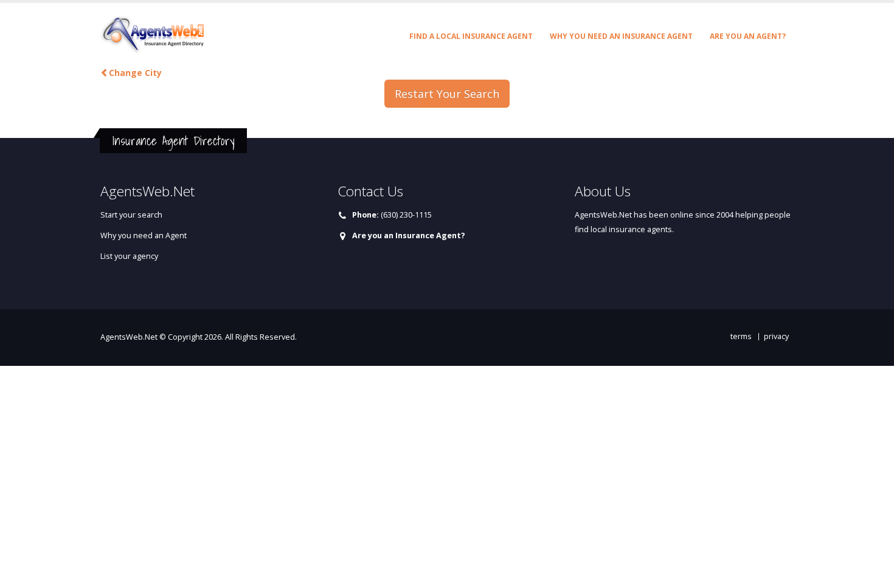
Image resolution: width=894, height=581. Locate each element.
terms (741, 336)
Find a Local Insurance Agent (471, 36)
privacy (776, 336)
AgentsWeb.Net (129, 337)
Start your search (131, 215)
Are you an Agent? (748, 36)
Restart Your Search (447, 93)
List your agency (129, 256)
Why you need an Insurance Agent (621, 36)
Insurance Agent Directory (173, 141)
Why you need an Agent (143, 235)
